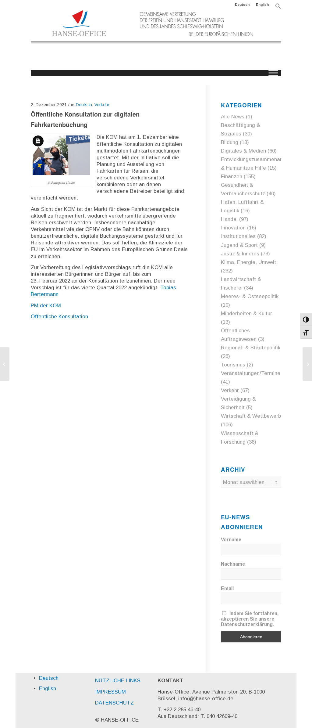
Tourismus (233, 365)
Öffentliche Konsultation (59, 316)
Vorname (231, 539)
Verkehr (101, 104)
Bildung (229, 142)
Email (227, 588)
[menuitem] (242, 4)
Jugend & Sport (239, 245)
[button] (278, 8)
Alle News (232, 117)
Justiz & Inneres (240, 254)
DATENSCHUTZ (114, 703)
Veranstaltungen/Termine (250, 373)
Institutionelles (238, 236)
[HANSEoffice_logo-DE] (156, 39)
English (262, 4)
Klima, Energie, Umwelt (248, 262)
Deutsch (242, 4)
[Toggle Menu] (273, 73)
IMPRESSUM (110, 692)
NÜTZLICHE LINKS (117, 680)
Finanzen (231, 176)
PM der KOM (46, 305)
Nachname (233, 564)
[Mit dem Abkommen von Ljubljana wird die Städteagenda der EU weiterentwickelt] (4, 364)
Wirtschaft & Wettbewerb (251, 416)
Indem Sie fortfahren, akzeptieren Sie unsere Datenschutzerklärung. (249, 619)
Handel (229, 219)
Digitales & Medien (243, 151)
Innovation (233, 228)
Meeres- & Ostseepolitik (249, 296)
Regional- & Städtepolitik (250, 348)
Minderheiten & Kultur (246, 313)
